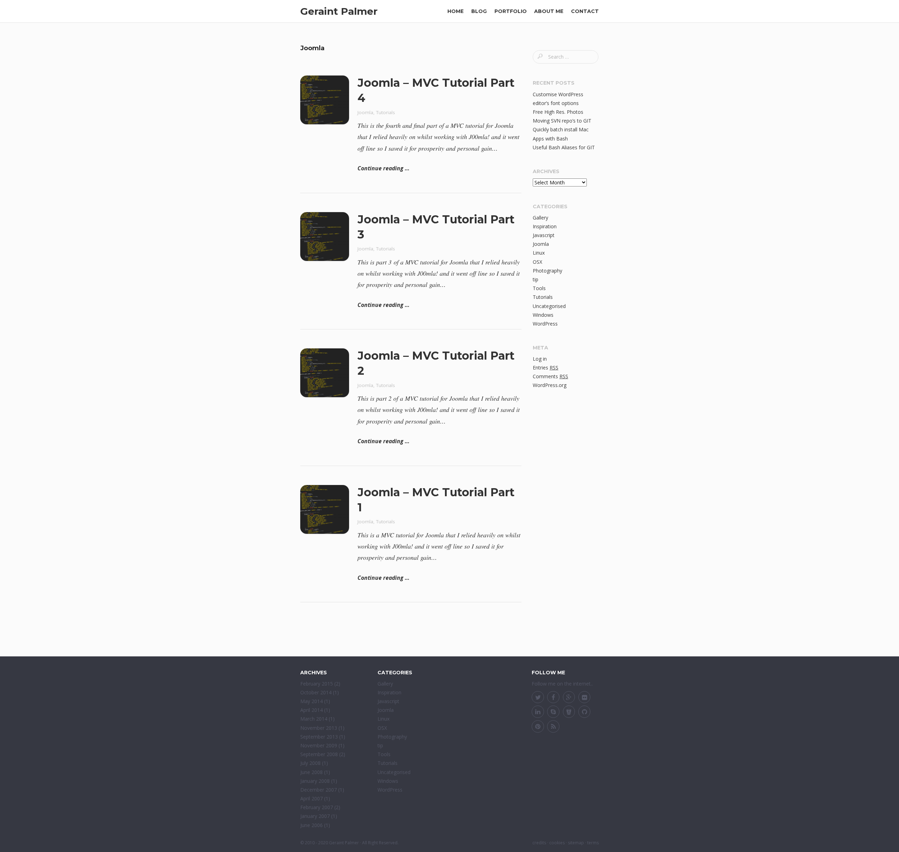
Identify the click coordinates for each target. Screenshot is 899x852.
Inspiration (545, 226)
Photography (547, 270)
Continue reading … (383, 168)
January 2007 (315, 816)
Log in (540, 358)
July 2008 (310, 763)
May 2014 (311, 701)
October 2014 (316, 692)
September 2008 (319, 754)
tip (535, 279)
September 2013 (319, 736)
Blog (479, 11)
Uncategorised (549, 306)
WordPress (545, 323)
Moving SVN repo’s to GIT (562, 120)
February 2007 (316, 807)
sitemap (576, 843)
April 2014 (311, 710)
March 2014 (313, 718)
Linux (539, 252)
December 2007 (318, 789)
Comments (550, 376)
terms (593, 843)
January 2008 (315, 781)
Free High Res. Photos (558, 112)
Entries (545, 367)
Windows (543, 315)
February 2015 (316, 683)
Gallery (540, 217)
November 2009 (318, 745)
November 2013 (318, 728)
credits (539, 843)
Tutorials (385, 112)
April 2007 (311, 798)
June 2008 (311, 772)
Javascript (544, 235)
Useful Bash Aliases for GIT (564, 147)
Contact (585, 11)
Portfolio (510, 11)
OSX (537, 261)
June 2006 (311, 825)
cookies (557, 843)
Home (455, 11)
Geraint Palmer (339, 11)
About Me (548, 11)
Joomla (365, 112)
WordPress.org (549, 385)
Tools (539, 288)
